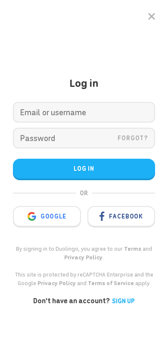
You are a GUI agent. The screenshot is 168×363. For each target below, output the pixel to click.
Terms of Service (111, 283)
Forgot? (133, 138)
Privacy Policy (56, 283)
